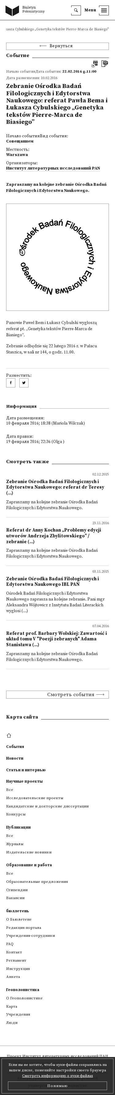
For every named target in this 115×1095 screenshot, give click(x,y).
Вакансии (15, 897)
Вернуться (61, 46)
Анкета (13, 976)
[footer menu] (9, 735)
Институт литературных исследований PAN (53, 168)
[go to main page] (26, 11)
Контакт (14, 952)
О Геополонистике (24, 998)
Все (9, 789)
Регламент (16, 960)
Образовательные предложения (37, 881)
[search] (76, 10)
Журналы (14, 843)
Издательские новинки (29, 852)
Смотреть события (70, 695)
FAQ (9, 943)
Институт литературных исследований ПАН (65, 1056)
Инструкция (18, 968)
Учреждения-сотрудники (30, 935)
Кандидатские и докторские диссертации (47, 806)
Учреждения (18, 1014)
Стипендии (17, 889)
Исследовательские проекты (34, 797)
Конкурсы (15, 814)
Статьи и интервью (26, 770)
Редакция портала (23, 927)
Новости (14, 758)
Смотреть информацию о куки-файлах (57, 1076)
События (15, 746)
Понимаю (57, 1085)
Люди (11, 1022)
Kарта (11, 1006)
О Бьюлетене (19, 919)
